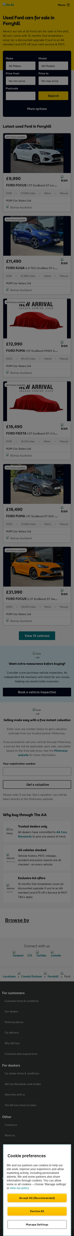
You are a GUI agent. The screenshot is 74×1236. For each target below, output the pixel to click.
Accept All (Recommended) (37, 1198)
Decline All (37, 1211)
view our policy (19, 1188)
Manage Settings (37, 1224)
